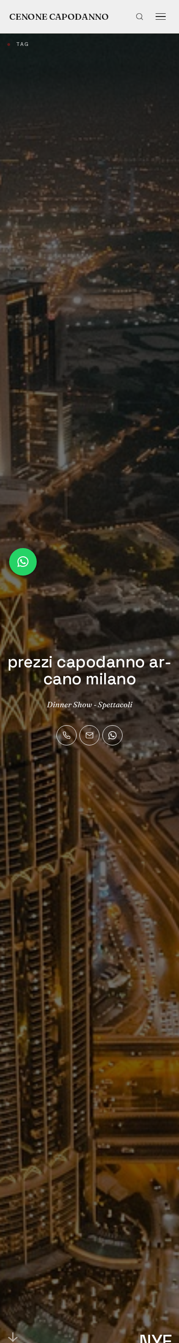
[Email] (89, 735)
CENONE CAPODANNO (59, 16)
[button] (23, 562)
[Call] (66, 735)
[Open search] (139, 16)
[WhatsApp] (112, 735)
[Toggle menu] (160, 16)
